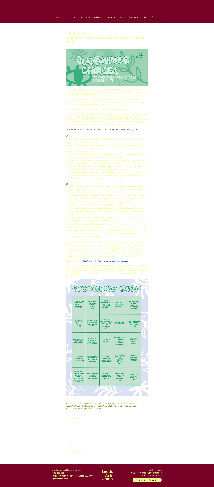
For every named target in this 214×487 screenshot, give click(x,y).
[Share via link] (83, 418)
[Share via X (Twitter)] (72, 418)
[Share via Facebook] (67, 418)
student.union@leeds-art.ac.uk (66, 470)
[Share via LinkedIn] (78, 418)
